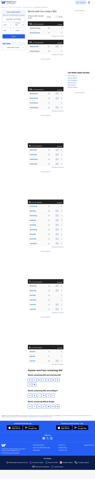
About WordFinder (38, 445)
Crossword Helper (37, 462)
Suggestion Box (89, 445)
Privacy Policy (62, 447)
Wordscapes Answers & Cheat (18, 462)
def (57, 46)
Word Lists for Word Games (15, 7)
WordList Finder (53, 462)
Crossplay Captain (83, 462)
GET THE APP (80, 2)
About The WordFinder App (41, 447)
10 (48, 406)
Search (14, 36)
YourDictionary (58, 467)
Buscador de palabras (42, 467)
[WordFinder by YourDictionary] (9, 2)
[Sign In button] (89, 2)
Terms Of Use (62, 450)
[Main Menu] (93, 2)
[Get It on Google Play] (31, 427)
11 (53, 406)
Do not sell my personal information (10, 453)
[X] (47, 438)
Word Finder (4, 7)
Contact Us (61, 445)
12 (57, 406)
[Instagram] (51, 438)
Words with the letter (28, 7)
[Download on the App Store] (14, 427)
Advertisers (36, 450)
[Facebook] (43, 438)
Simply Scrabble (68, 462)
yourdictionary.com (14, 416)
